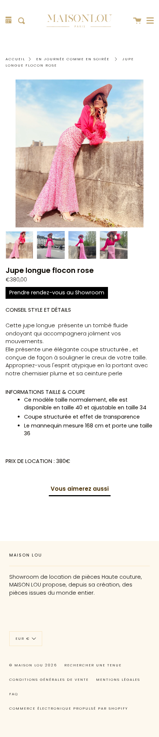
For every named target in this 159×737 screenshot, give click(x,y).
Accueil (15, 59)
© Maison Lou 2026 (33, 665)
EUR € (23, 638)
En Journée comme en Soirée (72, 59)
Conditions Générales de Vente (49, 679)
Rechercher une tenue (93, 665)
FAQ (13, 694)
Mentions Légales (118, 679)
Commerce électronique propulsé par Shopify (68, 708)
